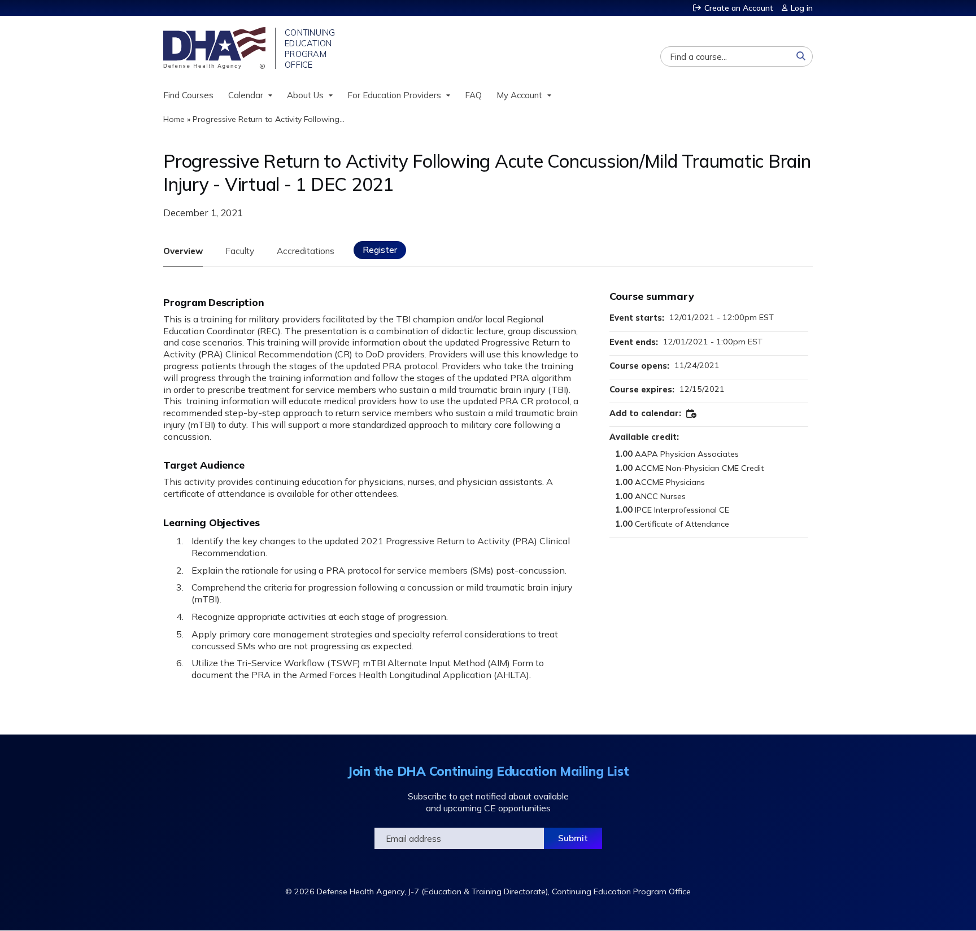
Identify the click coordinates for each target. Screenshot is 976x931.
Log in (802, 8)
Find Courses (188, 95)
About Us (305, 95)
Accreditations (305, 251)
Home (174, 119)
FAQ (473, 95)
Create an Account (738, 8)
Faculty (239, 251)
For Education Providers (394, 95)
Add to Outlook (692, 414)
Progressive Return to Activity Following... (269, 119)
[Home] (215, 48)
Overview (183, 251)
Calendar (245, 95)
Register (380, 249)
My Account (519, 95)
